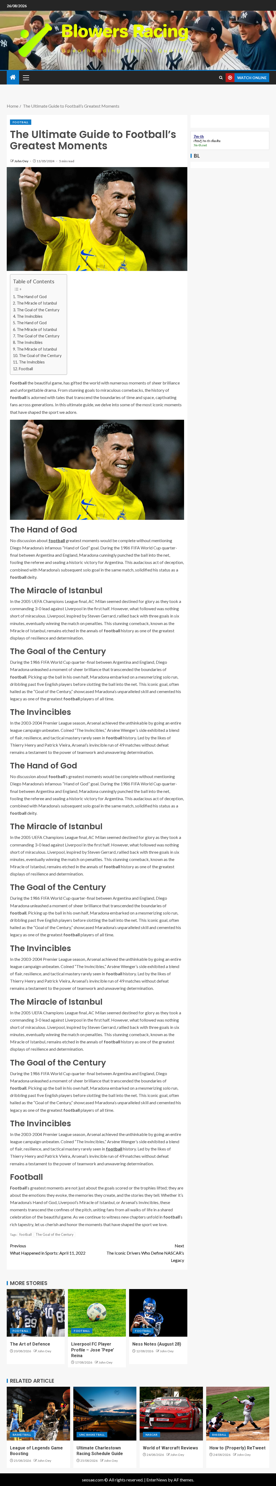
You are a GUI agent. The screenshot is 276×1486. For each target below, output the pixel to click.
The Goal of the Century (38, 310)
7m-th (206, 141)
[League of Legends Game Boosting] (38, 1414)
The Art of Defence (30, 1344)
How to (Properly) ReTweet (237, 1447)
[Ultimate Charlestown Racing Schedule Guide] (105, 1414)
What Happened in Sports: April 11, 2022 (47, 1249)
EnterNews (156, 1479)
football (57, 540)
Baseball (219, 1434)
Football (21, 122)
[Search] (221, 77)
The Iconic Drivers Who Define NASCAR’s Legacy (145, 1253)
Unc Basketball (92, 1434)
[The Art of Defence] (36, 1313)
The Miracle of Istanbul (37, 303)
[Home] (13, 77)
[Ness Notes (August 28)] (158, 1313)
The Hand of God (32, 296)
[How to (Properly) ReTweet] (238, 1414)
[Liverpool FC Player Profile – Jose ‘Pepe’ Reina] (97, 1313)
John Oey (21, 161)
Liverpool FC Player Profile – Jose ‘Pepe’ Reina (92, 1350)
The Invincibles (30, 316)
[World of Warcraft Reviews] (171, 1414)
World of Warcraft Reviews (170, 1447)
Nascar (151, 1434)
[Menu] (25, 77)
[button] (25, 77)
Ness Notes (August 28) (156, 1344)
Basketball (22, 1434)
